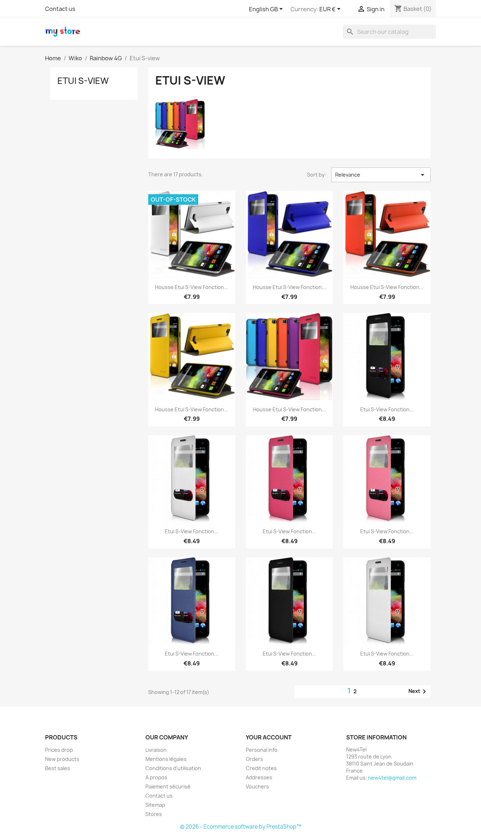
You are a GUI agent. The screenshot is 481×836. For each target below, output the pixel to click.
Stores (153, 814)
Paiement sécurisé (167, 786)
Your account (269, 737)
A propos (156, 777)
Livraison (156, 749)
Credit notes (261, 768)
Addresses (259, 777)
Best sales (57, 768)
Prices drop (59, 749)
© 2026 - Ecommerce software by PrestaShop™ (240, 826)
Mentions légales (166, 759)
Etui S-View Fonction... (387, 409)
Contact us (60, 9)
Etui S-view (83, 81)
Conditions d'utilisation (173, 768)
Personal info (261, 749)
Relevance (381, 175)
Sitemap (155, 804)
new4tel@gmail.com (392, 777)
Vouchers (257, 786)
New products (62, 759)
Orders (254, 759)
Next (418, 691)
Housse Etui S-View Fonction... (191, 287)
